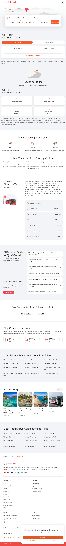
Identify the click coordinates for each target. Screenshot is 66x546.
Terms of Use (36, 515)
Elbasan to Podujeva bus (11, 367)
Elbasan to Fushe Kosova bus (52, 368)
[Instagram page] (9, 527)
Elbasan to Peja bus (30, 360)
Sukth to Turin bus (29, 446)
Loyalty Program (8, 497)
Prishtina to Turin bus (30, 441)
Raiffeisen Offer (7, 502)
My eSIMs (35, 486)
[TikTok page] (18, 527)
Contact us (9, 292)
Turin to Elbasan (48, 42)
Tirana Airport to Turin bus (12, 433)
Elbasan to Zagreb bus (31, 367)
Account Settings (37, 488)
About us (5, 488)
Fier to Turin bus (49, 433)
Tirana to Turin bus (30, 437)
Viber (7, 521)
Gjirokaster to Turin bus (51, 437)
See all (59, 389)
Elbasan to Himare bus (51, 373)
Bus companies (7, 486)
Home (5, 456)
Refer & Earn (6, 499)
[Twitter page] (14, 527)
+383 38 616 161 (11, 518)
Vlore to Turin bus (9, 437)
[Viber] (4, 522)
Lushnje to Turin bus (9, 446)
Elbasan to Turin (17, 42)
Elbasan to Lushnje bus (51, 360)
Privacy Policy (36, 518)
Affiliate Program (8, 505)
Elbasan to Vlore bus (50, 363)
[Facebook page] (5, 527)
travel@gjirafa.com (11, 515)
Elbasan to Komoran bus (31, 373)
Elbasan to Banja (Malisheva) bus (12, 374)
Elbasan (11, 456)
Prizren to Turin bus (50, 446)
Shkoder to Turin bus (10, 441)
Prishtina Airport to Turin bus (52, 442)
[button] (45, 254)
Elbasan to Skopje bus (10, 363)
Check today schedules (33, 55)
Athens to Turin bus (30, 433)
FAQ (4, 508)
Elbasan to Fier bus (30, 363)
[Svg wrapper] (8, 537)
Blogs (5, 494)
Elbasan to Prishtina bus (11, 360)
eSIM (4, 483)
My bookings (35, 483)
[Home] (9, 2)
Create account (36, 491)
